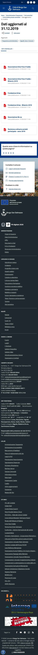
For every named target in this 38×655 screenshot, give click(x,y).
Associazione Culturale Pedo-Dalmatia (16, 542)
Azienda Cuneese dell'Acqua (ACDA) (16, 545)
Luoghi (7, 343)
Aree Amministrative (11, 237)
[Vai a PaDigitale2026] (12, 224)
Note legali (8, 477)
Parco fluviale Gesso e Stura (13, 512)
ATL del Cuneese (10, 503)
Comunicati (8, 318)
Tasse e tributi (9, 324)
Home (2, 15)
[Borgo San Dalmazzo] (10, 8)
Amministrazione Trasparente (14, 15)
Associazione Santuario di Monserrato (16, 566)
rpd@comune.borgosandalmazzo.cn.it (16, 433)
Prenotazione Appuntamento (14, 459)
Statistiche (8, 489)
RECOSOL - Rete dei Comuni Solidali (16, 515)
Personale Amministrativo (13, 249)
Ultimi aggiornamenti (11, 486)
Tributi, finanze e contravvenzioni (15, 298)
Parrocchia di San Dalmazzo (13, 527)
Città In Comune (25, 643)
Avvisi (6, 330)
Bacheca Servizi (9, 468)
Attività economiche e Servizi (14, 355)
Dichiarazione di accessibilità (13, 447)
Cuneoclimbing (9, 533)
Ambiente (8, 265)
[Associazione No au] (4, 117)
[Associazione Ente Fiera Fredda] (4, 67)
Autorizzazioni (9, 274)
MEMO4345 (8, 575)
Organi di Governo (10, 234)
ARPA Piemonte (10, 584)
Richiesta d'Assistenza (11, 465)
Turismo (7, 301)
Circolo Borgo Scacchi (11, 509)
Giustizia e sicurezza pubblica (13, 286)
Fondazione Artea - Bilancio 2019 (20, 105)
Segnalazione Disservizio (12, 462)
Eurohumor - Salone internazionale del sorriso (19, 530)
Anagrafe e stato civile (12, 268)
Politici (7, 252)
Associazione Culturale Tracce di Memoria (17, 557)
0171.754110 (8, 370)
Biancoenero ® (13, 648)
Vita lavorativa (9, 304)
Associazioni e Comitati (12, 358)
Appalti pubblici (9, 271)
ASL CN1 (7, 581)
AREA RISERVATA (19, 652)
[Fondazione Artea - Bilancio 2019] (4, 105)
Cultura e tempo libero (11, 280)
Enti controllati (28, 15)
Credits (7, 483)
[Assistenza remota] (32, 643)
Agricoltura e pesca (10, 262)
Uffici (6, 240)
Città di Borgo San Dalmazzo (20, 8)
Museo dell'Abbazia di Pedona (14, 521)
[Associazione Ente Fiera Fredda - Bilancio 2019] (4, 79)
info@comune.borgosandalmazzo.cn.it (16, 379)
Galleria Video (9, 352)
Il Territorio (8, 346)
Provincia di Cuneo (10, 578)
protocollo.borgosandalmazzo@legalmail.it (18, 377)
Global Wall (8, 506)
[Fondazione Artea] (4, 93)
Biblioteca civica (9, 327)
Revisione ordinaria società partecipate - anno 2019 (18, 130)
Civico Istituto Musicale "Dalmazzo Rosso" (17, 518)
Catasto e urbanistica (11, 277)
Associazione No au (15, 117)
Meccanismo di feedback (12, 450)
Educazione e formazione (12, 283)
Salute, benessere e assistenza (14, 295)
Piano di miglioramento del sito (14, 453)
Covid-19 (7, 321)
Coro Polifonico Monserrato (13, 548)
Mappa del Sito (9, 492)
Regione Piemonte (7, 2)
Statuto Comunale (10, 471)
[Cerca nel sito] (33, 8)
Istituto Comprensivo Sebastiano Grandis (17, 569)
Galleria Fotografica (11, 349)
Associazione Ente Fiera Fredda (19, 67)
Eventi (7, 340)
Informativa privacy (11, 474)
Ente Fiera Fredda (10, 524)
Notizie (7, 315)
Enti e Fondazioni (10, 246)
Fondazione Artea (14, 93)
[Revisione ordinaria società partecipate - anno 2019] (4, 129)
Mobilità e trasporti (10, 292)
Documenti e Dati (10, 243)
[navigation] (4, 8)
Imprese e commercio (11, 289)
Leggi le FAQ (8, 456)
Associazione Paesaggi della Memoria (16, 554)
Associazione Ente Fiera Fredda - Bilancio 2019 (20, 80)
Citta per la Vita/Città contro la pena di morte (18, 539)
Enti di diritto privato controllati (11, 17)
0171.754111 (7, 368)
